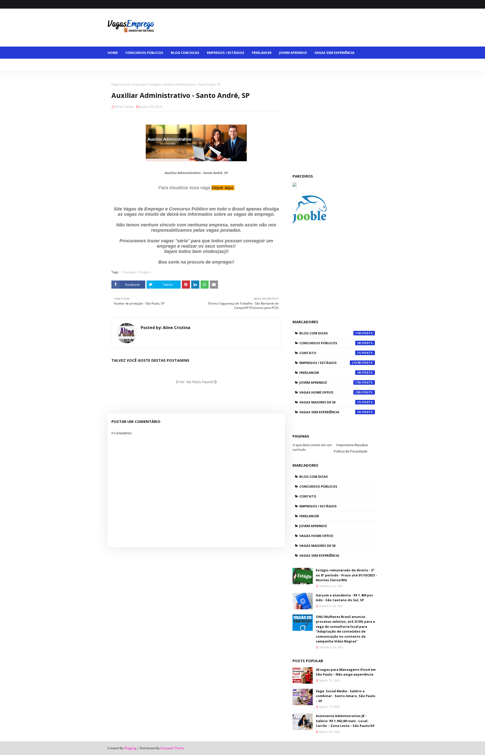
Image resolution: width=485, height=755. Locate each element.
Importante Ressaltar (352, 445)
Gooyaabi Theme (172, 748)
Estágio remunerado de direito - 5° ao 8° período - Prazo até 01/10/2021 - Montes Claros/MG (346, 575)
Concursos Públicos (330, 343)
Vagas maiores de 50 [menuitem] (129, 64)
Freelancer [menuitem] (262, 52)
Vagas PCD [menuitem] (241, 64)
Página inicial (120, 84)
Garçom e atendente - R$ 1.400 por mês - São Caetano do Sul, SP (344, 597)
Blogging (130, 748)
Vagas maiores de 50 (330, 402)
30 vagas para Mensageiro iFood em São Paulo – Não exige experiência (346, 672)
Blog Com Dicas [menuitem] (185, 52)
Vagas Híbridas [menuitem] (210, 64)
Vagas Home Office (330, 392)
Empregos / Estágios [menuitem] (225, 52)
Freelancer (330, 372)
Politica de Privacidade (350, 451)
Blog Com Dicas (330, 333)
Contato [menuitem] (266, 64)
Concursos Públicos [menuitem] (144, 52)
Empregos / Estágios (146, 84)
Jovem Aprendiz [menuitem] (293, 52)
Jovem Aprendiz (330, 382)
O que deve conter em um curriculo (312, 447)
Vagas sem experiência (330, 412)
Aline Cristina (124, 106)
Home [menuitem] (113, 52)
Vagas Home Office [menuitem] (172, 64)
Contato (330, 353)
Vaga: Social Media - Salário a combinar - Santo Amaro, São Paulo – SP (345, 696)
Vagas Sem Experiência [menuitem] (334, 52)
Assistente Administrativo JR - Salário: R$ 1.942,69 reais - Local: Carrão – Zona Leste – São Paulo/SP (345, 721)
